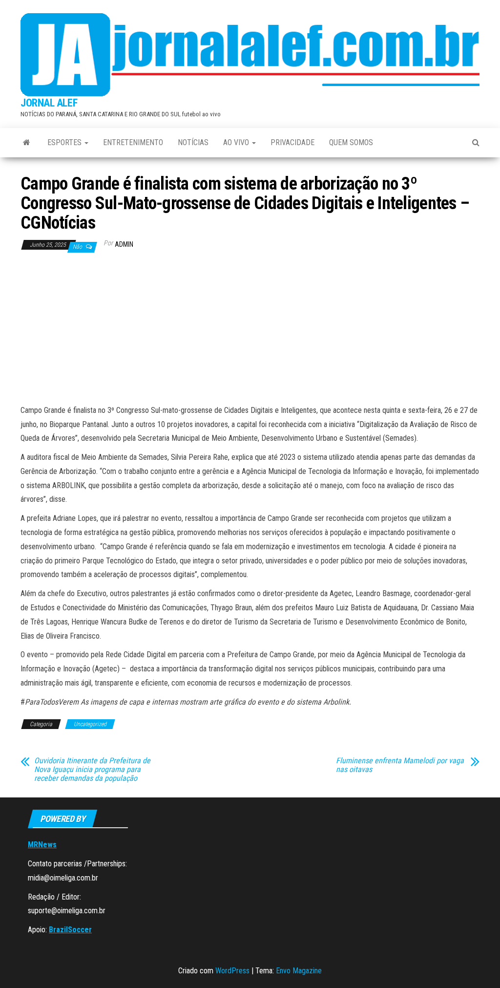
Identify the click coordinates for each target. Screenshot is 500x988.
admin (124, 244)
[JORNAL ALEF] (26, 142)
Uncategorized (90, 724)
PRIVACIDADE (292, 142)
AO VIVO (237, 142)
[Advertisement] (250, 330)
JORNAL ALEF (49, 103)
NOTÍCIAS (193, 142)
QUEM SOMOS (351, 142)
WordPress (232, 970)
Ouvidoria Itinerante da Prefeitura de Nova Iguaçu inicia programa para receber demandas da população (92, 769)
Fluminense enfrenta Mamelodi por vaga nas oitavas (400, 765)
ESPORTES (65, 142)
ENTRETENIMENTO (133, 142)
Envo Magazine (299, 970)
